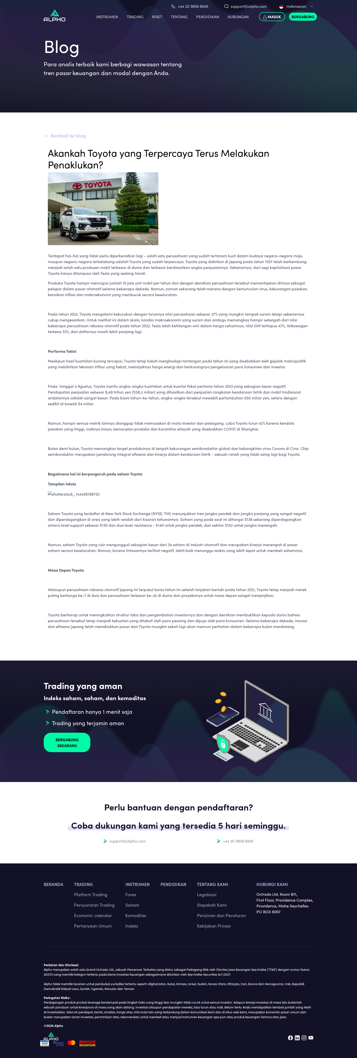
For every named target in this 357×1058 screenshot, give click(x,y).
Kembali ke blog (68, 135)
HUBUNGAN (238, 16)
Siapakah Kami (212, 905)
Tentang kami (212, 884)
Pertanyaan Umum (93, 926)
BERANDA (53, 884)
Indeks (131, 926)
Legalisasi (206, 894)
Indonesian (296, 6)
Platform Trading (90, 894)
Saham (132, 905)
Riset (157, 16)
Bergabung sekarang (67, 742)
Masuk (274, 16)
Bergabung (302, 16)
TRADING (135, 16)
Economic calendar (93, 915)
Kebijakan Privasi (214, 926)
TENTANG (179, 16)
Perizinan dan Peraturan (221, 915)
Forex (130, 894)
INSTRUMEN (107, 16)
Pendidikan (207, 16)
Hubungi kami (272, 884)
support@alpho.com (249, 6)
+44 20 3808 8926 (193, 6)
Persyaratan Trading (94, 905)
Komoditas (135, 915)
